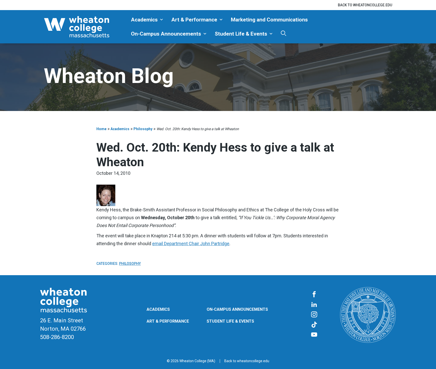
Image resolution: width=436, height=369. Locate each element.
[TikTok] (314, 325)
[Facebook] (314, 295)
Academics (144, 20)
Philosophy (142, 129)
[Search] (283, 33)
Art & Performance (194, 20)
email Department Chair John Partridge (190, 243)
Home (101, 129)
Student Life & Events (241, 34)
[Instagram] (314, 315)
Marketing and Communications (269, 20)
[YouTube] (314, 335)
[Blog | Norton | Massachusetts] (85, 26)
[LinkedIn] (314, 305)
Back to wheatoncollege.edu (365, 5)
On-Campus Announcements (166, 34)
